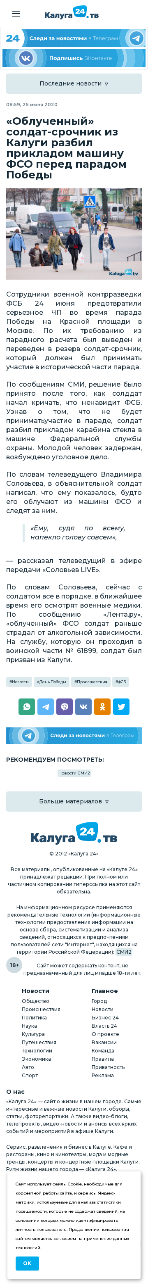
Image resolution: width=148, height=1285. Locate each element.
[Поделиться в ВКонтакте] (83, 707)
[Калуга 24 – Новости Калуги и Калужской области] (72, 12)
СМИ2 (124, 952)
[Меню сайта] (16, 14)
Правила (103, 1059)
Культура (33, 1034)
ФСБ (122, 681)
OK (27, 1263)
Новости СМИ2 (74, 773)
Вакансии (104, 1042)
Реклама (103, 1075)
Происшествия (92, 681)
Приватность (108, 1067)
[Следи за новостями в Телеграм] (74, 735)
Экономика (36, 1059)
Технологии (37, 1050)
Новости (20, 681)
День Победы (52, 681)
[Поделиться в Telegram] (46, 707)
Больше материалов (70, 801)
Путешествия (39, 1042)
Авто (28, 1067)
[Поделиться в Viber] (64, 707)
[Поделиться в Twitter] (121, 707)
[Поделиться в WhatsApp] (27, 707)
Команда (103, 1050)
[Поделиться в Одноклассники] (102, 707)
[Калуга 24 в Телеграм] (74, 38)
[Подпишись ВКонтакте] (74, 58)
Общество (35, 1001)
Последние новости (70, 83)
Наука (29, 1026)
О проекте (105, 1034)
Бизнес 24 (105, 1017)
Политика (34, 1017)
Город (99, 1001)
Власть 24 (104, 1026)
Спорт (30, 1075)
